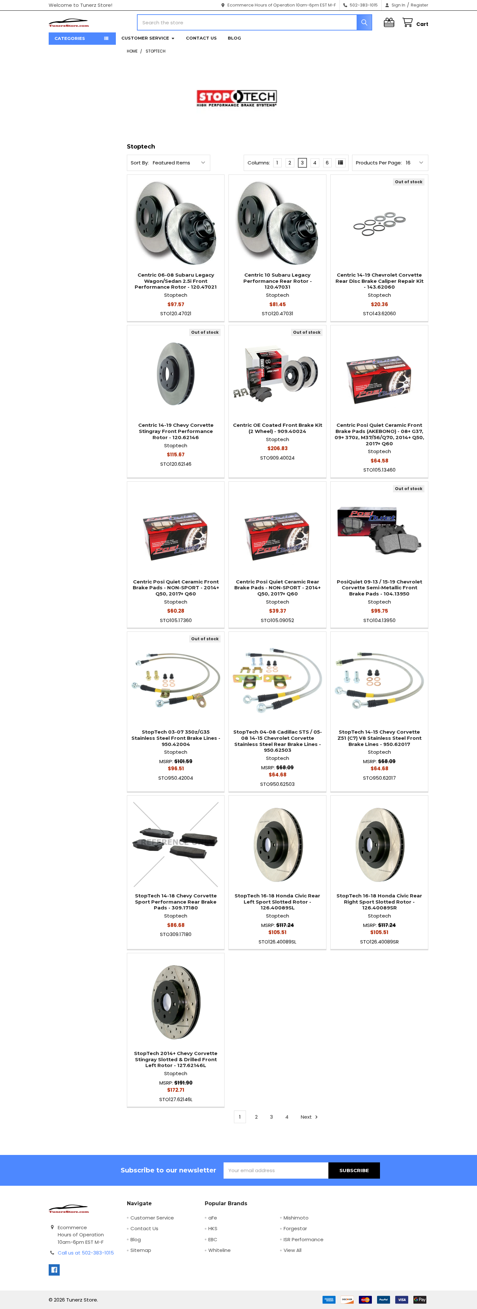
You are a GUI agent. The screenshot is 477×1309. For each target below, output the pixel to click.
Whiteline (219, 1250)
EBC (212, 1239)
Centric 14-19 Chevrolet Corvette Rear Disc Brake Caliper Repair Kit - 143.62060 (379, 281)
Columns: (259, 162)
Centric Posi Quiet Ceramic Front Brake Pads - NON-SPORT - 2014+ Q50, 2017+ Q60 (176, 588)
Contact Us (201, 38)
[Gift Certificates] (390, 23)
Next (307, 1116)
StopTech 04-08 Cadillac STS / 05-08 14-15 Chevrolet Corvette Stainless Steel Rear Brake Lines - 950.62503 (277, 741)
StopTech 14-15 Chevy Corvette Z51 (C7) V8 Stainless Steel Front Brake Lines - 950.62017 (379, 738)
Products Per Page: (379, 162)
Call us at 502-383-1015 (86, 1252)
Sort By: (140, 162)
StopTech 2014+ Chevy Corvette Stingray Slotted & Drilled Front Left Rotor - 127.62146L (175, 1059)
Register (419, 5)
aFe (212, 1217)
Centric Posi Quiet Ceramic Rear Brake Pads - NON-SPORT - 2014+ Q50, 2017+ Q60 (277, 588)
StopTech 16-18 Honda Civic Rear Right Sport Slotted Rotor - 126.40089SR (379, 902)
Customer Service (145, 38)
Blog (234, 38)
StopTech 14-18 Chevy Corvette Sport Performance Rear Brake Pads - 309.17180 (176, 902)
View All (292, 1250)
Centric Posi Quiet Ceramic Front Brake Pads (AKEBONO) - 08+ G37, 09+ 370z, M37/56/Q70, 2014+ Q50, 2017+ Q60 (379, 434)
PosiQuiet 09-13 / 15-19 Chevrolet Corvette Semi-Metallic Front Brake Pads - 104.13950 (379, 588)
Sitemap (140, 1250)
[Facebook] (54, 1270)
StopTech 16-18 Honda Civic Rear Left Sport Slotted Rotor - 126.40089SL (277, 902)
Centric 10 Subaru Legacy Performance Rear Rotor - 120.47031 (277, 281)
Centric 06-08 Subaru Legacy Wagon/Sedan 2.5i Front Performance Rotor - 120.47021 (176, 281)
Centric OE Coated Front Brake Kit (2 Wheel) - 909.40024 (277, 428)
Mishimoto (296, 1217)
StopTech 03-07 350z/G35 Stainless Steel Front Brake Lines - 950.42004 (175, 738)
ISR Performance (304, 1239)
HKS (212, 1228)
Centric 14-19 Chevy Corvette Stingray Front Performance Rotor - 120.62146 (176, 431)
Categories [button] (70, 38)
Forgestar (295, 1228)
